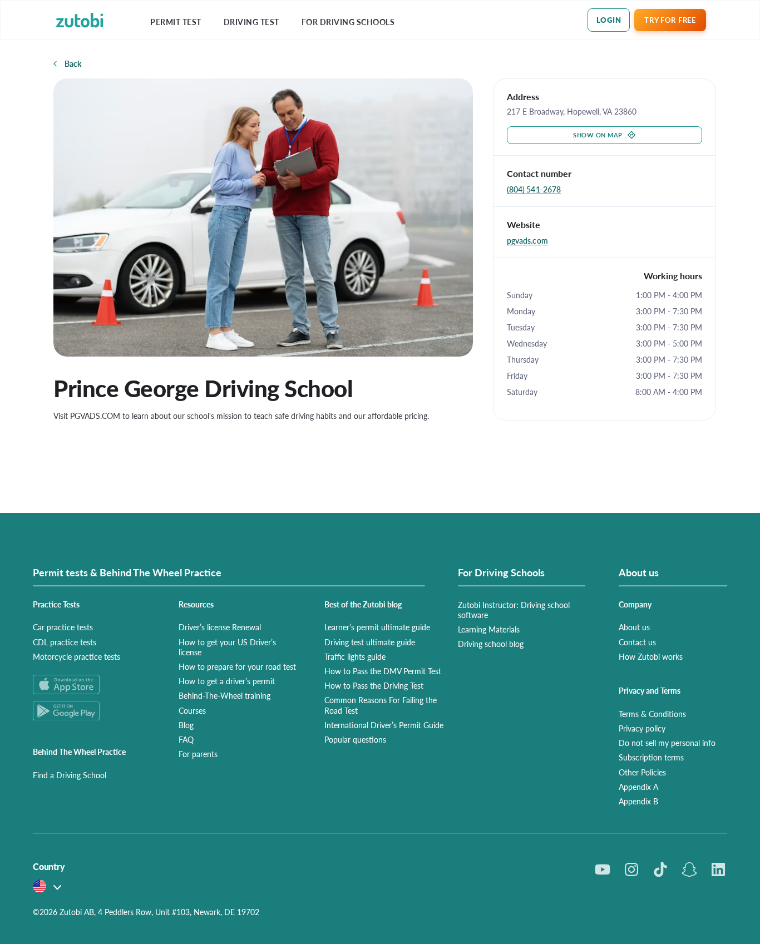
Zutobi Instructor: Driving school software (514, 610)
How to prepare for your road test (237, 666)
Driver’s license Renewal (220, 627)
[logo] (79, 20)
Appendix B (638, 801)
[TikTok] (660, 869)
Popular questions (355, 739)
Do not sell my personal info (667, 743)
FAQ (186, 739)
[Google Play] (92, 710)
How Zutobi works (651, 656)
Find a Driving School (69, 775)
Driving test (251, 22)
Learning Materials (489, 629)
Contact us (637, 642)
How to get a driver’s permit (227, 681)
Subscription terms (651, 757)
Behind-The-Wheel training (224, 695)
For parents (198, 754)
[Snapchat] (689, 869)
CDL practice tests (64, 642)
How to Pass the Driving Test (373, 685)
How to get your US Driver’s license (227, 647)
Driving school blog (491, 644)
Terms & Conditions (652, 714)
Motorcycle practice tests (76, 656)
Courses (192, 710)
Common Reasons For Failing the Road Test (380, 705)
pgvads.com (527, 240)
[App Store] (92, 684)
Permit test (175, 22)
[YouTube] (602, 869)
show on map (598, 135)
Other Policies (642, 772)
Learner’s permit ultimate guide (377, 627)
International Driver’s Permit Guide (383, 725)
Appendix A (638, 787)
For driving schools (348, 22)
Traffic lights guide (355, 656)
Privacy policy (642, 728)
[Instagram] (631, 869)
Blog (186, 725)
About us (634, 627)
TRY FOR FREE (669, 19)
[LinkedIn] (718, 869)
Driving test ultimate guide (369, 642)
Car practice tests (63, 627)
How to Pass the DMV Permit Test (382, 671)
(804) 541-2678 (534, 189)
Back (73, 63)
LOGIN (608, 19)
